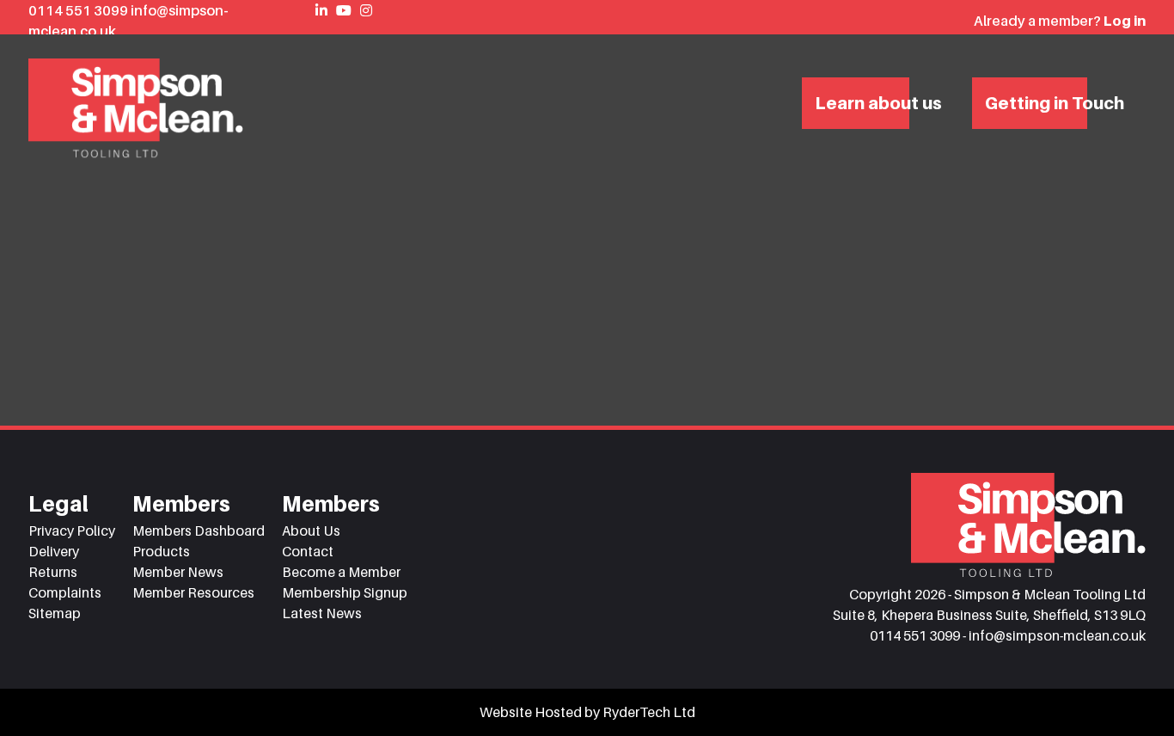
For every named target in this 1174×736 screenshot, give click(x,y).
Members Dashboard (198, 530)
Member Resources (193, 592)
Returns (52, 571)
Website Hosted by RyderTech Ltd (587, 712)
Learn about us (878, 103)
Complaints (64, 592)
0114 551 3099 (79, 10)
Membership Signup (344, 592)
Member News (177, 571)
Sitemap (54, 613)
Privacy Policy (71, 530)
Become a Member (341, 571)
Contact (307, 551)
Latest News (322, 613)
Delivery (53, 551)
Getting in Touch (1054, 103)
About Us (311, 530)
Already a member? (1060, 20)
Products (161, 551)
